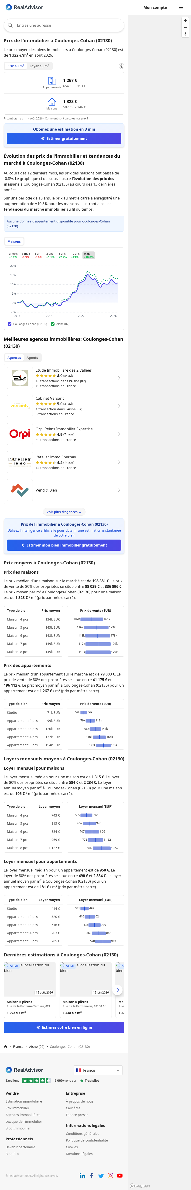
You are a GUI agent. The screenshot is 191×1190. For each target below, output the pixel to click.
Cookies (72, 1147)
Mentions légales (79, 1153)
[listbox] (64, 990)
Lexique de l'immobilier (24, 1121)
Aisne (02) (36, 1046)
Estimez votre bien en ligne (67, 1027)
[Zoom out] (185, 27)
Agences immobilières (23, 1115)
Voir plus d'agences (64, 512)
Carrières (73, 1108)
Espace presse (77, 1115)
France (18, 1046)
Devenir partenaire (20, 1147)
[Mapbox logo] (140, 1186)
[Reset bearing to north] (185, 34)
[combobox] (64, 25)
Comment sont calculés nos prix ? (66, 118)
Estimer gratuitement (67, 138)
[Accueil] (5, 1046)
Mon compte (155, 7)
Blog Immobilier (18, 1128)
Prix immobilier (17, 1108)
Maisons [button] (14, 241)
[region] (159, 602)
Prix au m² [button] (15, 66)
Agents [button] (32, 357)
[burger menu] (180, 7)
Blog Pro (12, 1153)
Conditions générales (82, 1133)
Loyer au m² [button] (39, 66)
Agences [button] (14, 357)
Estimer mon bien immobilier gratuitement (67, 545)
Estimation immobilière (24, 1101)
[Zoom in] (185, 20)
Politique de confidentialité (87, 1140)
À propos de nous (79, 1101)
